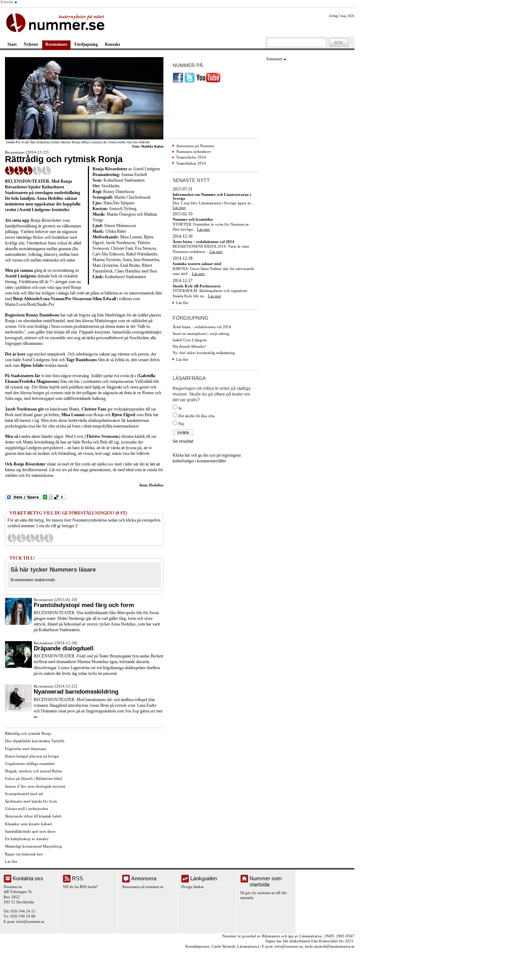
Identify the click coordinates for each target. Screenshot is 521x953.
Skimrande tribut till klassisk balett (33, 816)
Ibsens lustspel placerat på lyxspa (32, 756)
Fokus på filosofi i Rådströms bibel (33, 778)
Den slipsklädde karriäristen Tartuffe (35, 741)
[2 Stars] (21, 538)
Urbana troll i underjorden (26, 808)
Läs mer (179, 207)
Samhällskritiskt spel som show (30, 831)
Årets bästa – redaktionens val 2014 (202, 327)
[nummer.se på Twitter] (189, 81)
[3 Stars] (30, 538)
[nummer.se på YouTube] (208, 81)
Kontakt (112, 44)
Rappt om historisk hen (24, 854)
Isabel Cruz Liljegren (190, 340)
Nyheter (31, 44)
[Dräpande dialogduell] (18, 667)
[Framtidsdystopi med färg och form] (18, 623)
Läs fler (11, 861)
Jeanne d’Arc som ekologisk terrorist (35, 786)
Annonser (274, 58)
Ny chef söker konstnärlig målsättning (204, 353)
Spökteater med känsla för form (31, 801)
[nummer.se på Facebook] (178, 81)
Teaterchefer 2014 (191, 157)
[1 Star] (12, 538)
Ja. (180, 408)
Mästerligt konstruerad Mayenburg (33, 846)
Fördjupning (86, 44)
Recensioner (56, 44)
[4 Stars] (39, 538)
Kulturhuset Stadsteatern (125, 276)
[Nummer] (56, 22)
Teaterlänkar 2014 (191, 163)
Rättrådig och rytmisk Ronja (28, 733)
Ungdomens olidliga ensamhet (30, 763)
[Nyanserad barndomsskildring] (18, 710)
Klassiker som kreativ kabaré (28, 824)
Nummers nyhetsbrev (193, 151)
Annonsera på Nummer (195, 146)
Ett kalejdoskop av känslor (27, 839)
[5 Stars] (49, 538)
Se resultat (183, 441)
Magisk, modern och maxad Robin (33, 771)
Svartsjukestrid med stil (24, 794)
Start (12, 44)
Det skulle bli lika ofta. (196, 416)
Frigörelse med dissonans (25, 749)
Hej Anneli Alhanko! (189, 346)
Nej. (181, 424)
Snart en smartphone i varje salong (201, 333)
